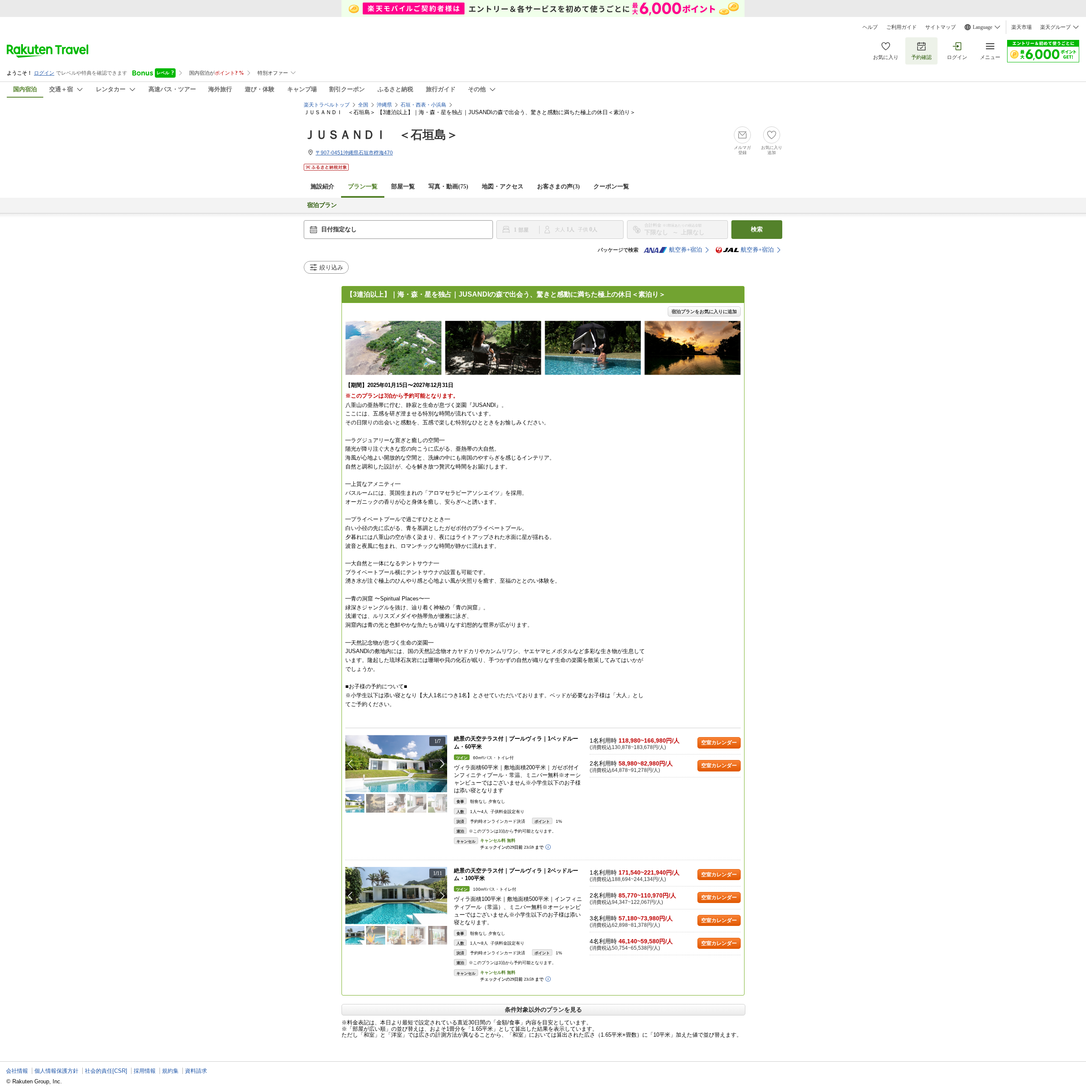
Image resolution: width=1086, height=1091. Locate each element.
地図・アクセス (502, 186)
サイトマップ (940, 27)
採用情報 (145, 1071)
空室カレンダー (719, 742)
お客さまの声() (558, 186)
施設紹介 (322, 186)
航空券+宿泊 (685, 250)
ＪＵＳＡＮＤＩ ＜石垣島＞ (381, 134)
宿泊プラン (322, 205)
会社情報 (17, 1071)
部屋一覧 (403, 186)
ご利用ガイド (901, 27)
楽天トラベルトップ (327, 105)
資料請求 (196, 1071)
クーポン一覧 (611, 186)
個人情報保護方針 (56, 1071)
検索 (757, 229)
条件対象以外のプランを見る (543, 1009)
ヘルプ (870, 27)
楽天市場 (1021, 27)
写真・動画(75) (448, 186)
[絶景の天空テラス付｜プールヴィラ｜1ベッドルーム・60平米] (396, 763)
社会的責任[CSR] (106, 1071)
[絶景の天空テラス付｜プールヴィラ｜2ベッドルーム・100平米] (396, 895)
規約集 (170, 1071)
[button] (442, 764)
